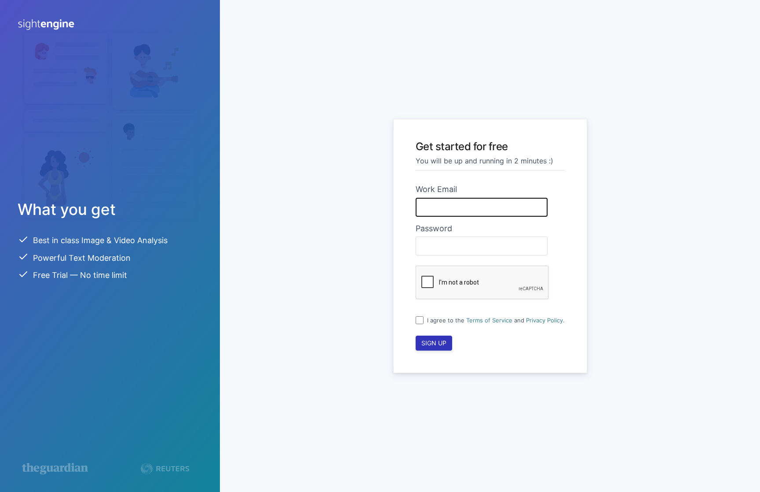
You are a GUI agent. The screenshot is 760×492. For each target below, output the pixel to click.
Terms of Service (489, 320)
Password (434, 228)
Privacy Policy (544, 320)
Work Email (436, 189)
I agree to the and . (496, 320)
